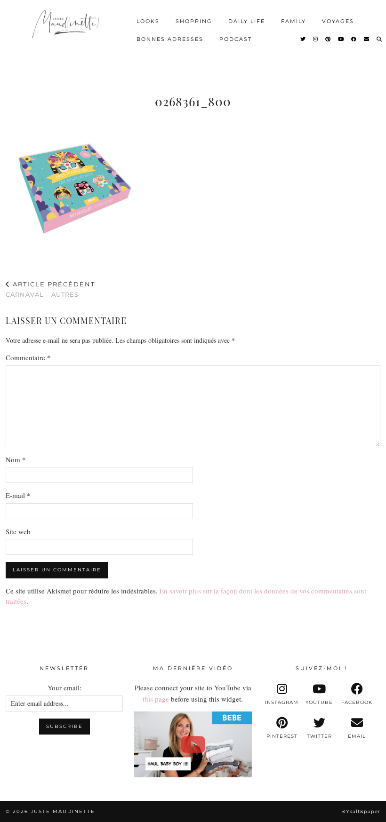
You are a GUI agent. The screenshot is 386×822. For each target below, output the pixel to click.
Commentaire (28, 357)
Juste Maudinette (63, 811)
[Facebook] (354, 39)
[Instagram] (316, 39)
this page (156, 698)
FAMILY (293, 21)
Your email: (64, 687)
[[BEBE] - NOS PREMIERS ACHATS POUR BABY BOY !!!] (192, 744)
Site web (18, 531)
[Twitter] (303, 39)
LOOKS (148, 21)
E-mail (18, 495)
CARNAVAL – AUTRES (50, 289)
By (360, 811)
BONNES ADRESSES (170, 39)
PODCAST (235, 39)
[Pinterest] (328, 39)
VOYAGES (338, 21)
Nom (16, 459)
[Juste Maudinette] (66, 29)
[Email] (367, 39)
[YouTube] (341, 39)
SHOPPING (194, 21)
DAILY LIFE (246, 21)
